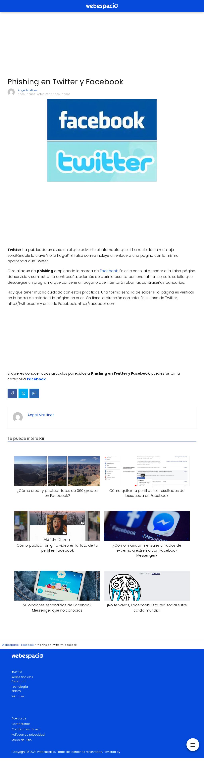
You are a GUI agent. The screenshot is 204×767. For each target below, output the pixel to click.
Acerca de (19, 718)
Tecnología (20, 687)
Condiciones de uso (26, 729)
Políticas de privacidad (28, 735)
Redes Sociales (22, 677)
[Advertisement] (102, 45)
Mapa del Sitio (22, 740)
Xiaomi (16, 691)
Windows (18, 696)
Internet (17, 672)
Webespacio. (46, 752)
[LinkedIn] (34, 393)
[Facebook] (12, 393)
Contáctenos (21, 724)
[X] (23, 393)
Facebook (109, 270)
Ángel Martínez (27, 90)
